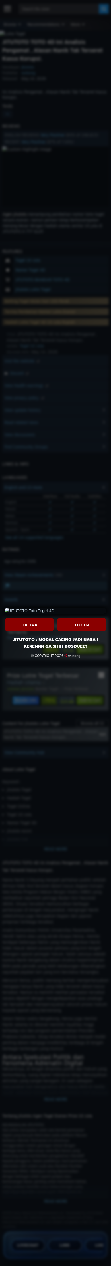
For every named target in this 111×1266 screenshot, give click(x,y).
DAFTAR (29, 625)
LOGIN (82, 625)
